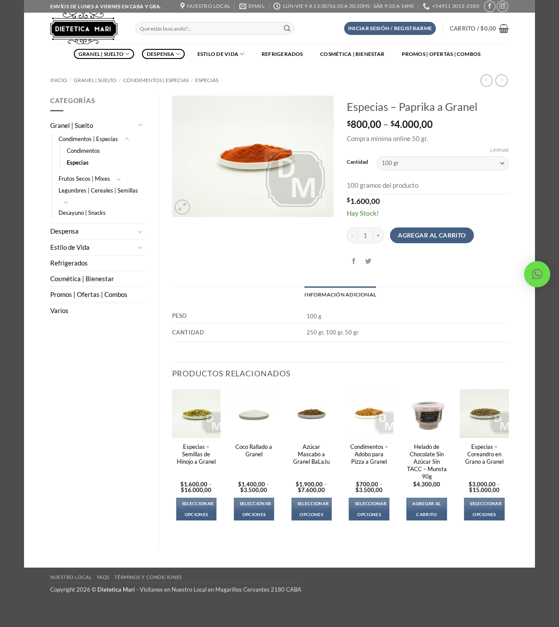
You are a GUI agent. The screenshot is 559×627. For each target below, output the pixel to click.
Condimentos (83, 150)
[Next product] (486, 80)
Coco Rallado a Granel (253, 450)
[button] (390, 28)
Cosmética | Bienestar (352, 54)
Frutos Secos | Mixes (84, 178)
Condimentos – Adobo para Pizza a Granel (369, 454)
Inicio (58, 80)
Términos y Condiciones (148, 577)
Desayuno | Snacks (82, 212)
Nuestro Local (71, 577)
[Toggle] (140, 125)
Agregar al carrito (432, 235)
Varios (59, 310)
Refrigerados (282, 54)
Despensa (160, 54)
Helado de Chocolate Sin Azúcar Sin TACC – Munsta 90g (427, 461)
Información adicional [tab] (340, 294)
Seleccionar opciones (198, 509)
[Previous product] (501, 80)
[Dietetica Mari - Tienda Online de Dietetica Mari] (86, 28)
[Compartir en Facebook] (354, 261)
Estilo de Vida (217, 54)
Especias (206, 80)
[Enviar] (287, 28)
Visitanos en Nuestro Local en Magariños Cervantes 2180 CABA (220, 589)
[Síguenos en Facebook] (489, 6)
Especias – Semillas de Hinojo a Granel (196, 454)
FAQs (103, 577)
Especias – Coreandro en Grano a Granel (484, 454)
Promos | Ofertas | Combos (441, 54)
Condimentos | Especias (156, 80)
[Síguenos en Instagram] (502, 6)
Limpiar (499, 150)
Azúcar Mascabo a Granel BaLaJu (311, 454)
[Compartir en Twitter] (368, 261)
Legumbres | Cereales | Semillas (98, 190)
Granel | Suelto (101, 54)
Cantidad (357, 162)
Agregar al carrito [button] (426, 509)
